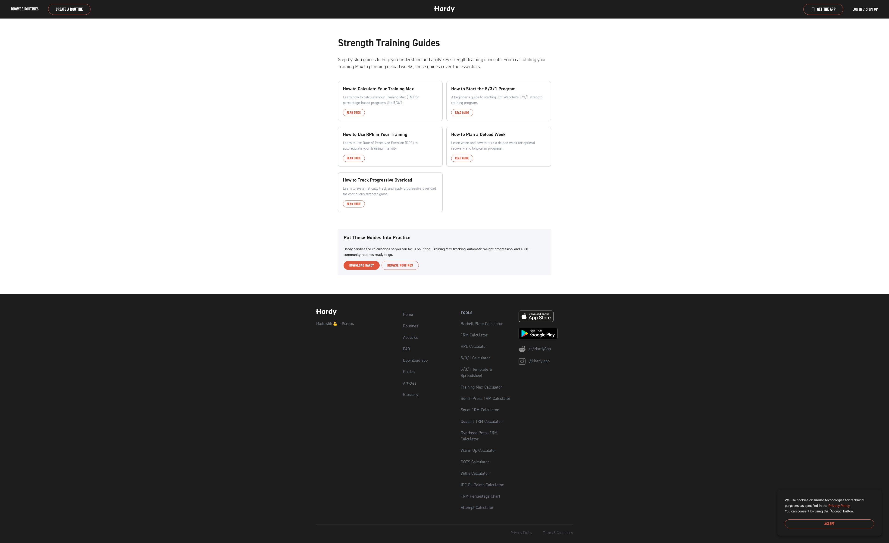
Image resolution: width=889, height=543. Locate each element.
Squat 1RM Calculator (480, 409)
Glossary (410, 394)
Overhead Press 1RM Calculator (479, 435)
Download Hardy (361, 265)
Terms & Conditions (558, 532)
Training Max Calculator (481, 387)
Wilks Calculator (475, 473)
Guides (409, 371)
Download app (415, 360)
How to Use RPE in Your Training (375, 134)
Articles (409, 383)
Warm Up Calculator (478, 450)
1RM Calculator (474, 335)
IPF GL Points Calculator (482, 484)
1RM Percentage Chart (480, 496)
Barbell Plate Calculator (482, 323)
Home (408, 314)
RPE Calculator (474, 346)
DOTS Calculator (475, 461)
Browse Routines (25, 9)
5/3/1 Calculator (475, 357)
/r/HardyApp (539, 348)
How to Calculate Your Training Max (378, 89)
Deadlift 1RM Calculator (481, 421)
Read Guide (354, 113)
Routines (410, 325)
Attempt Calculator (477, 507)
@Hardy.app (538, 360)
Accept (829, 524)
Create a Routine (69, 9)
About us (410, 337)
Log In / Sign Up (865, 9)
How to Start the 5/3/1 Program (483, 89)
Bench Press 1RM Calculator (485, 398)
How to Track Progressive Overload (377, 180)
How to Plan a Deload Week (478, 134)
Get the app (826, 9)
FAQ (406, 348)
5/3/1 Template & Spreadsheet (476, 372)
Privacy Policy (521, 532)
